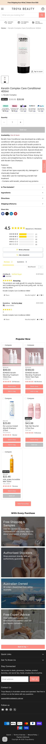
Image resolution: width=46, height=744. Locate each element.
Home (3, 28)
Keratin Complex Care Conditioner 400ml (16, 291)
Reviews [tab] (7, 262)
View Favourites (23, 504)
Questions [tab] (20, 262)
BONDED (6, 379)
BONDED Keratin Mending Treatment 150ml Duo (10, 375)
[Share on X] (7, 213)
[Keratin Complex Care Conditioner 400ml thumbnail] (4, 79)
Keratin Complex (10, 95)
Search (8, 735)
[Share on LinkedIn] (11, 213)
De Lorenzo (6, 432)
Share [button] (7, 295)
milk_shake (6, 483)
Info (7, 111)
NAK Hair (28, 430)
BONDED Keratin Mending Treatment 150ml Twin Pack (33, 375)
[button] (38, 295)
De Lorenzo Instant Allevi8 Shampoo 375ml (10, 428)
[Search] (42, 15)
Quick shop (12, 386)
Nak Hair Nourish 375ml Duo (32, 427)
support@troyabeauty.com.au (12, 698)
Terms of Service (19, 735)
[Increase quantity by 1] (20, 122)
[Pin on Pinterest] (15, 213)
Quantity (4, 117)
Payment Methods (23, 737)
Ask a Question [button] (24, 255)
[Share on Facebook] (2, 213)
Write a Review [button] (24, 250)
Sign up (34, 679)
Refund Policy (32, 735)
